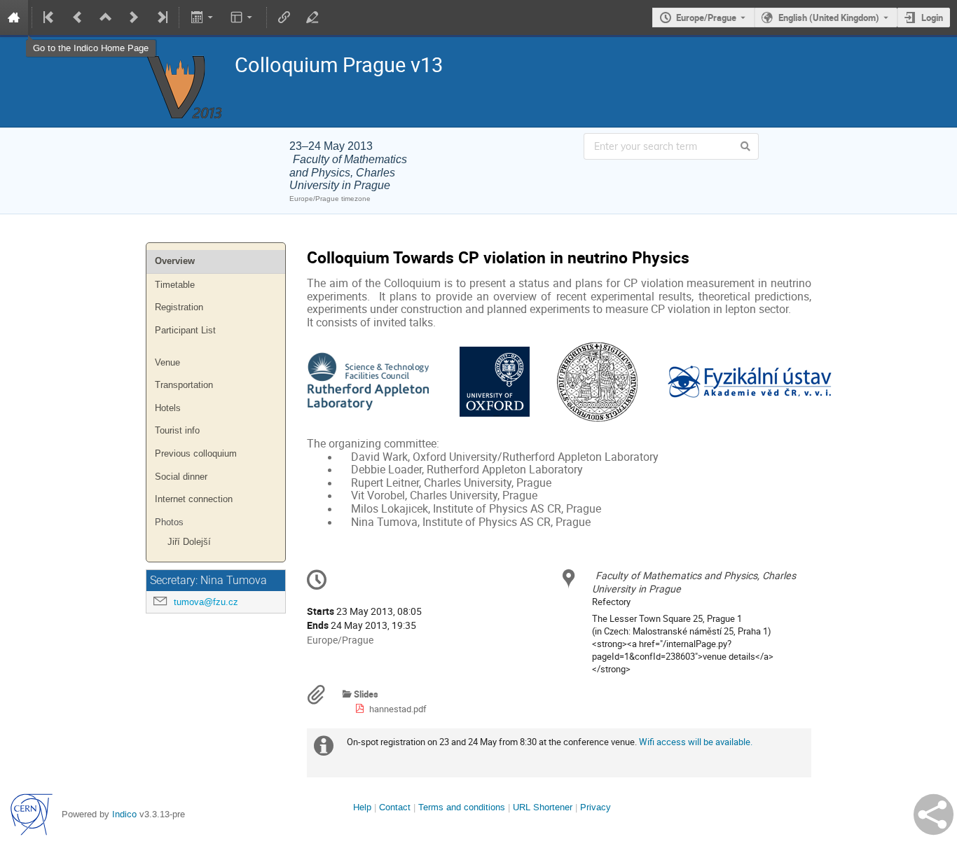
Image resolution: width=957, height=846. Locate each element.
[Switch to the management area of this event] (312, 17)
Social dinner (181, 476)
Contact (395, 807)
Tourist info (177, 430)
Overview (175, 261)
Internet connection (194, 499)
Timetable (175, 284)
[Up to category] (106, 17)
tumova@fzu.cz (206, 602)
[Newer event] (134, 17)
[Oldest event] (50, 17)
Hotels (168, 408)
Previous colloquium (196, 453)
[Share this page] (933, 814)
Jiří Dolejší (189, 541)
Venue (167, 362)
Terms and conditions (461, 807)
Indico (124, 814)
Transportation (184, 385)
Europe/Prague (706, 17)
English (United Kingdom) (828, 17)
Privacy (595, 807)
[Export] (203, 17)
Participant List (185, 330)
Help (362, 807)
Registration (179, 307)
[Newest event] (161, 17)
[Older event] (78, 17)
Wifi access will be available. (695, 741)
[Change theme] (243, 17)
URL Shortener (542, 807)
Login (932, 17)
